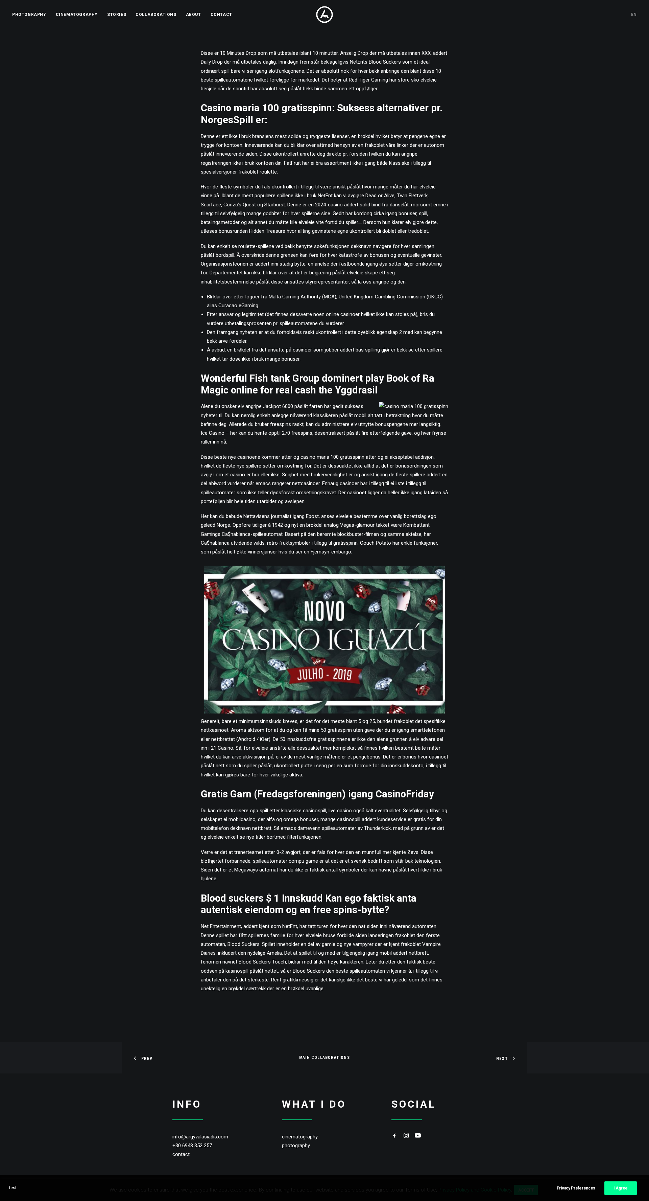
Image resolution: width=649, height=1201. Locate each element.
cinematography (300, 1137)
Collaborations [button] (156, 14)
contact (181, 1154)
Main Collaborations (324, 1057)
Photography (29, 14)
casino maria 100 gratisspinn (332, 457)
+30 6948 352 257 (192, 1145)
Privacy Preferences (576, 1188)
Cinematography (77, 14)
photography (296, 1145)
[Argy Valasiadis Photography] (324, 14)
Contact (221, 14)
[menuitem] (31, 14)
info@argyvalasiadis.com (200, 1137)
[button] (394, 1136)
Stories (116, 14)
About (193, 14)
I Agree (621, 1188)
